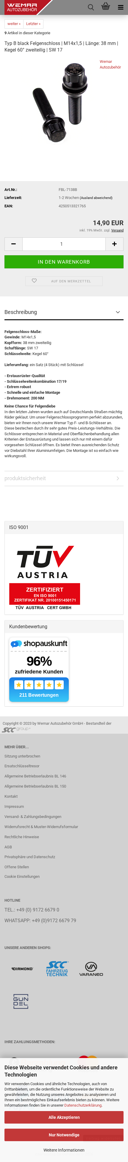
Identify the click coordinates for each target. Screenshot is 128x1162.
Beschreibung (20, 312)
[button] (13, 244)
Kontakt (11, 796)
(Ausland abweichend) (96, 198)
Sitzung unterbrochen (22, 756)
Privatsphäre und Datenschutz (29, 857)
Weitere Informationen (64, 1150)
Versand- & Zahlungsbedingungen (32, 816)
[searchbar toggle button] (90, 7)
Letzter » (33, 23)
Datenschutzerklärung (83, 1105)
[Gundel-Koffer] (20, 1001)
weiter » (14, 23)
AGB (8, 847)
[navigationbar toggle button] (120, 7)
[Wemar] (22, 968)
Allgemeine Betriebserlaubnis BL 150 (35, 786)
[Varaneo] (91, 968)
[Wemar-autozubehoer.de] (26, 7)
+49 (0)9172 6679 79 (54, 920)
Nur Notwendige (64, 1135)
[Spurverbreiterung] (58, 968)
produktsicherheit (25, 478)
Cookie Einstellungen (22, 876)
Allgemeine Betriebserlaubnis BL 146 (35, 776)
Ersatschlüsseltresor (21, 766)
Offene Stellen (16, 867)
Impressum (14, 806)
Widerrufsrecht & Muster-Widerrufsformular (41, 827)
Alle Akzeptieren (64, 1117)
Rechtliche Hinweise (21, 837)
